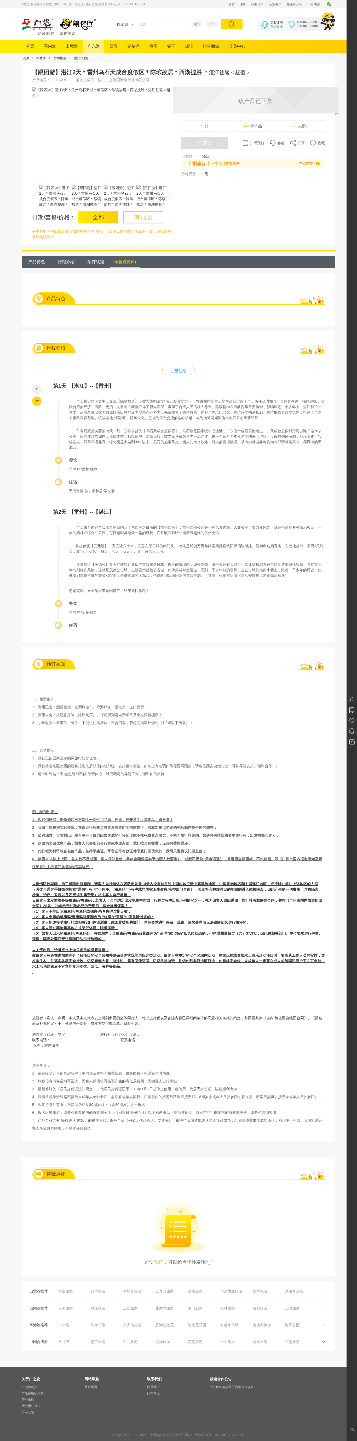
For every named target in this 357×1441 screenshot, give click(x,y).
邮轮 (189, 46)
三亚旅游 (130, 1308)
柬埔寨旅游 (132, 1291)
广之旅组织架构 (33, 1393)
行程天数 (188, 174)
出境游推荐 (39, 1291)
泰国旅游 (65, 1291)
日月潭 (63, 1342)
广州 (212, 24)
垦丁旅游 (98, 1342)
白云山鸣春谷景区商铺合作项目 (232, 1387)
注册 (243, 4)
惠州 (197, 24)
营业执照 (28, 1399)
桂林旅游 (227, 1308)
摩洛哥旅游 (294, 1291)
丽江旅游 (98, 1308)
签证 (171, 46)
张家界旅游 (165, 1308)
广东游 (94, 46)
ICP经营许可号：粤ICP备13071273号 (217, 1435)
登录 (231, 4)
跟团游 (41, 58)
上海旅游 (292, 1308)
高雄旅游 (163, 1342)
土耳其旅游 (165, 1291)
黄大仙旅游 (132, 1325)
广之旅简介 (29, 1387)
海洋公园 (292, 1325)
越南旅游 (195, 1291)
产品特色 (36, 262)
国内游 (50, 46)
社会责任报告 (31, 1406)
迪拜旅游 (260, 1291)
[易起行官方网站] (59, 34)
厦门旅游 (195, 1308)
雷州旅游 (60, 58)
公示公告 (28, 1412)
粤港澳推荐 (39, 1325)
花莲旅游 (195, 1342)
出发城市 (188, 156)
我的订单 (257, 4)
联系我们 (153, 1387)
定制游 (133, 46)
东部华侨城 (229, 1325)
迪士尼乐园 (197, 1325)
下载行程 (178, 370)
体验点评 (125, 262)
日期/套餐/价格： (54, 217)
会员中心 (237, 46)
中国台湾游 (39, 1342)
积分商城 (211, 46)
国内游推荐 (39, 1308)
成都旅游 (260, 1308)
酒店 (153, 46)
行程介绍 (66, 262)
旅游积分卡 (294, 4)
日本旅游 (98, 1291)
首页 (30, 46)
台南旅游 (292, 1342)
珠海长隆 (98, 1325)
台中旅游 (227, 1342)
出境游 (72, 46)
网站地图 (90, 1387)
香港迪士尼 (165, 1325)
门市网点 (314, 4)
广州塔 (63, 1325)
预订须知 (95, 262)
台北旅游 (130, 1342)
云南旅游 (65, 1308)
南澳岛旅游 (262, 1325)
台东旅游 (260, 1342)
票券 (114, 46)
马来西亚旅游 (231, 1291)
